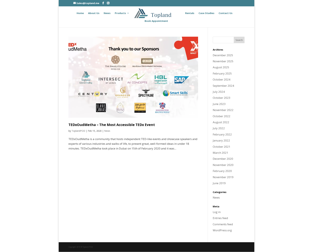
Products (120, 13)
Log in (217, 212)
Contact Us (225, 13)
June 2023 (219, 104)
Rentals (189, 13)
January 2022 (221, 140)
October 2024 (221, 79)
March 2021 (220, 153)
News (107, 13)
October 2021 (221, 146)
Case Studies (206, 13)
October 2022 (221, 116)
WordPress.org (222, 230)
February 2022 (222, 134)
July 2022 (219, 128)
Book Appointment (156, 21)
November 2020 (223, 165)
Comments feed (223, 224)
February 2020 (222, 171)
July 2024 (219, 92)
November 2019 (223, 177)
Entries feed (220, 218)
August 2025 (221, 67)
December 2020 (223, 159)
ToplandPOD (78, 130)
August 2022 (221, 122)
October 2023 (221, 98)
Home (80, 13)
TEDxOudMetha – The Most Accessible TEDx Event (111, 124)
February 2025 (222, 73)
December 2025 (223, 55)
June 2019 (219, 183)
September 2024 (223, 86)
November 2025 (223, 61)
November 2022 (223, 110)
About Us (93, 13)
